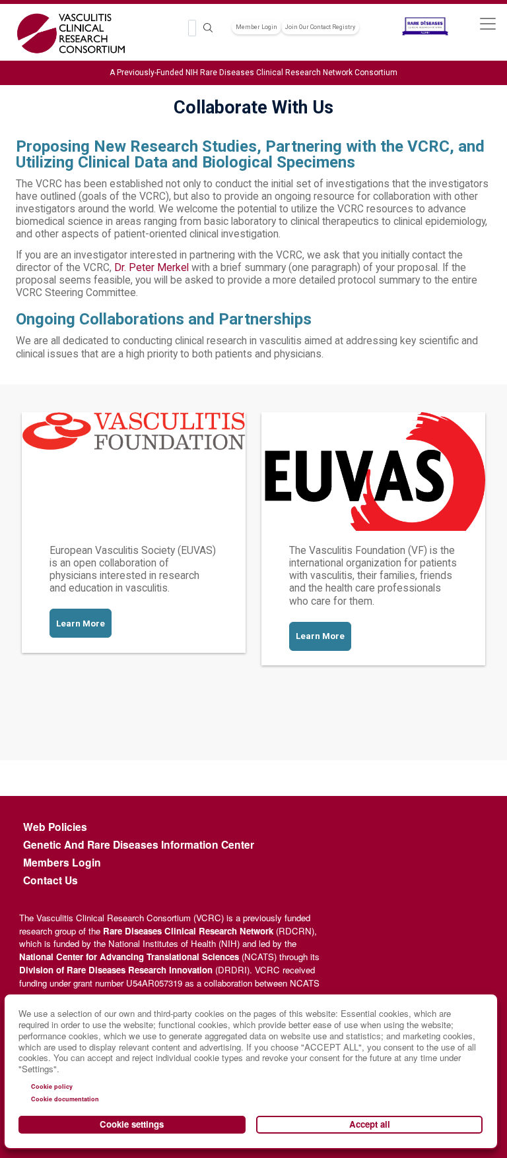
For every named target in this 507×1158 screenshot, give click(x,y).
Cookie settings (132, 1124)
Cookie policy (52, 1086)
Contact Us (50, 880)
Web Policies (55, 827)
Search (208, 28)
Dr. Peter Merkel (151, 268)
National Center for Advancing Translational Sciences (129, 956)
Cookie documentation (65, 1099)
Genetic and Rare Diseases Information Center (138, 844)
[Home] (71, 33)
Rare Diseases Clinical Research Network (188, 931)
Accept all (369, 1124)
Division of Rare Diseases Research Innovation (116, 969)
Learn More (80, 623)
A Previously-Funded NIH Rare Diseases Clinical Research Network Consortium (253, 72)
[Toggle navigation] (487, 23)
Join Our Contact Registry (320, 27)
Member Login (256, 27)
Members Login (62, 862)
